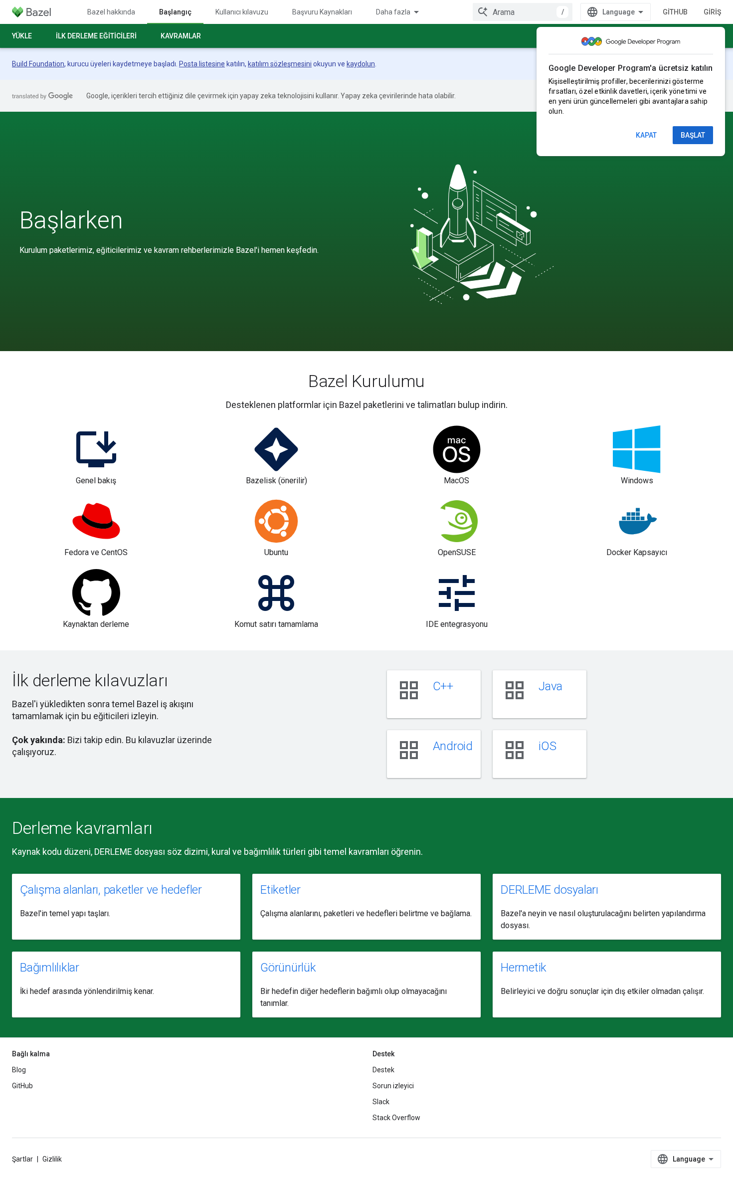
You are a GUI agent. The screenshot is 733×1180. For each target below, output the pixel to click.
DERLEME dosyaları (549, 890)
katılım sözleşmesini (280, 64)
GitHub (675, 12)
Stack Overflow (396, 1118)
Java (550, 686)
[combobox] (522, 12)
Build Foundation (38, 64)
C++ (443, 686)
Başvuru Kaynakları (322, 12)
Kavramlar (181, 36)
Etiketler (280, 890)
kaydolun (361, 64)
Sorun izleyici (393, 1086)
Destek (383, 1070)
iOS (547, 746)
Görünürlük (288, 968)
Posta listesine (202, 64)
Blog (19, 1070)
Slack (380, 1102)
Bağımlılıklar (49, 968)
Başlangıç (175, 12)
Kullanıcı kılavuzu (241, 12)
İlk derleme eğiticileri (96, 36)
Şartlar (22, 1159)
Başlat (693, 135)
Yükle (22, 36)
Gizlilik (52, 1159)
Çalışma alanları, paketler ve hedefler (111, 890)
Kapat (646, 135)
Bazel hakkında (111, 12)
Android (453, 746)
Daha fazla (393, 12)
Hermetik (524, 968)
